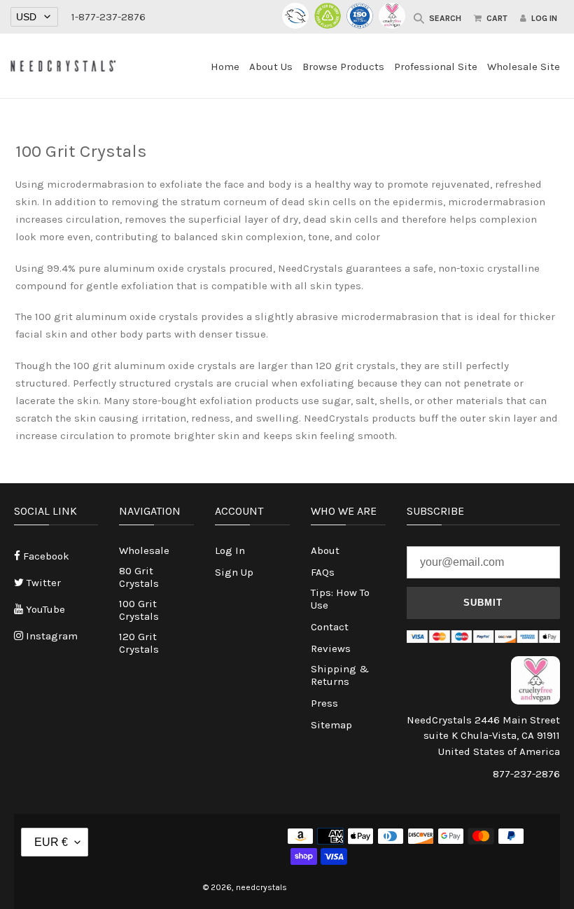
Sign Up (234, 572)
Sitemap (331, 725)
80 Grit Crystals (139, 577)
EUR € (51, 842)
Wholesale (144, 550)
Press (324, 703)
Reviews (331, 648)
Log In (230, 550)
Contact (330, 626)
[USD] (34, 17)
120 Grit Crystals (139, 642)
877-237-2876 (526, 774)
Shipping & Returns (340, 675)
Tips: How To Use (340, 598)
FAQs (323, 572)
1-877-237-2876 (108, 17)
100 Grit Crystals (139, 610)
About (325, 550)
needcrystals (261, 887)
